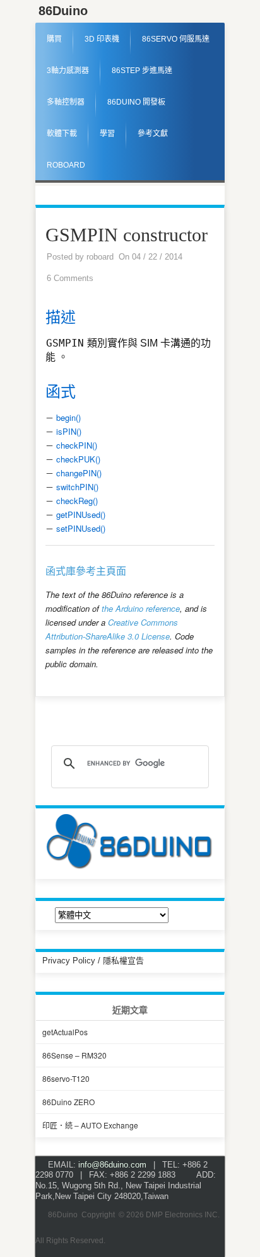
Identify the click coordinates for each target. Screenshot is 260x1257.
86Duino (63, 11)
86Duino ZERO (68, 1101)
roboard (100, 256)
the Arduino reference (141, 608)
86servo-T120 (66, 1078)
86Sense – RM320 (74, 1055)
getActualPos (65, 1031)
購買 (54, 39)
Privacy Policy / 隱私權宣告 (93, 960)
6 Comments (70, 278)
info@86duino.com (112, 1164)
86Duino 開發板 (136, 102)
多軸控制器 (66, 102)
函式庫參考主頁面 (85, 571)
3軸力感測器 (68, 70)
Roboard (66, 165)
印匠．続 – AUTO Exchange (90, 1125)
